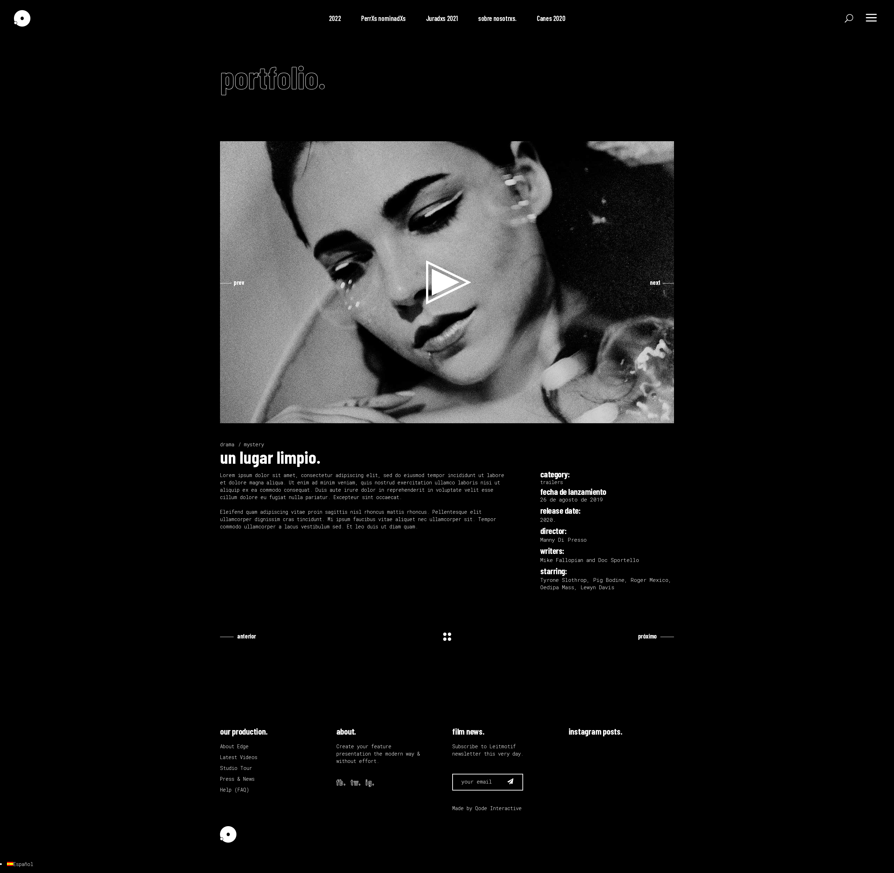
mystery (254, 444)
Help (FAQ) (234, 789)
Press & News (237, 778)
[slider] (441, 416)
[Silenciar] (653, 416)
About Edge (234, 746)
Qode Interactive (498, 808)
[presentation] (232, 282)
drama (227, 444)
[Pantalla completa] (664, 416)
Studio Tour (236, 768)
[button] (447, 282)
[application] (447, 282)
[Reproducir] (229, 416)
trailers (551, 482)
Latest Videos (238, 757)
